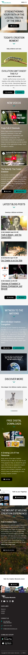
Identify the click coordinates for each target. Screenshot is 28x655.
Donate (3, 613)
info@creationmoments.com (10, 628)
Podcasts (22, 297)
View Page (7, 479)
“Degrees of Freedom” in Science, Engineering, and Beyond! (11, 286)
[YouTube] (4, 601)
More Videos (8, 191)
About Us (3, 609)
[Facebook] (1, 601)
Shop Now (14, 584)
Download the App (20, 497)
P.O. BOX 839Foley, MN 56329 (7, 622)
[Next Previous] (2, 399)
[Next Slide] (26, 399)
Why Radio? (19, 348)
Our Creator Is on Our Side (11, 260)
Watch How (14, 26)
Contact (3, 611)
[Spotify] (13, 601)
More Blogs (10, 297)
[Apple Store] (6, 643)
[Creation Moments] (6, 2)
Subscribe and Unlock (9, 550)
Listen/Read (9, 92)
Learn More (7, 348)
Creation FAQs (21, 191)
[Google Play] (6, 638)
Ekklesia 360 (24, 653)
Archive (20, 92)
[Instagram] (10, 601)
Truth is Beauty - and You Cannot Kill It (11, 236)
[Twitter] (7, 601)
